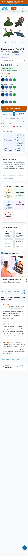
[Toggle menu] (25, 8)
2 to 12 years (8, 11)
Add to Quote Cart (15, 108)
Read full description (8, 178)
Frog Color (6, 91)
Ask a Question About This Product (14, 118)
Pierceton (24, 51)
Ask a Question (21, 366)
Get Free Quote (23, 292)
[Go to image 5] (19, 42)
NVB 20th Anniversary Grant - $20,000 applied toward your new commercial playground (12, 2)
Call (15, 8)
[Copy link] (8, 126)
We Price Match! (10, 70)
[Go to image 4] (15, 42)
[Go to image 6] (22, 42)
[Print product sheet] (20, 126)
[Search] (18, 8)
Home (2, 11)
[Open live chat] (24, 547)
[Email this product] (17, 126)
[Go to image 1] (5, 42)
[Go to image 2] (9, 42)
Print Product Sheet (8, 123)
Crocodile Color (7, 76)
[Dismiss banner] (26, 1)
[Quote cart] (22, 8)
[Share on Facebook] (11, 126)
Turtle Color (6, 99)
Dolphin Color (7, 84)
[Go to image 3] (12, 42)
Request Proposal (21, 114)
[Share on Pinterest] (14, 126)
